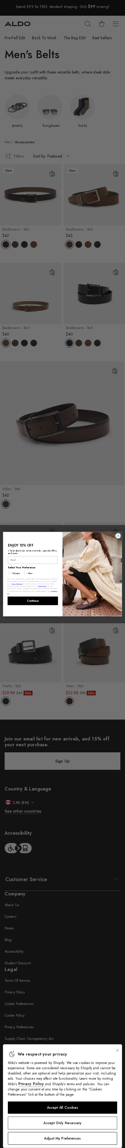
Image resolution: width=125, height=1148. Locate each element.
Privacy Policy (31, 1084)
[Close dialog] (118, 535)
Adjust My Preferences (62, 1138)
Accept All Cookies (62, 1107)
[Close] (117, 1050)
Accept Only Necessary (62, 1123)
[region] (62, 1096)
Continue (32, 601)
